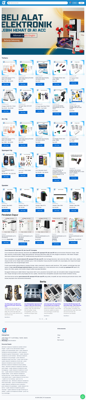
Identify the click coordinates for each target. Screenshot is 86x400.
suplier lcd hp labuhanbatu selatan (15, 348)
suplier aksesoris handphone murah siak (12, 361)
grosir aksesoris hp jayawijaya (9, 386)
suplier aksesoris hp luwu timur (20, 377)
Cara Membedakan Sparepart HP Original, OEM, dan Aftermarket (33, 304)
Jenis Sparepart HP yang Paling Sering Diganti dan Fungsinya (52, 304)
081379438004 (12, 340)
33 (46, 319)
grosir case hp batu (22, 359)
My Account (60, 340)
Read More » (7, 317)
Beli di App (6, 84)
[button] (3, 31)
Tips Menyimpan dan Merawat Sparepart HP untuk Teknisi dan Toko (13, 305)
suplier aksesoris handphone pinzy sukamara (13, 384)
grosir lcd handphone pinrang (19, 382)
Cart (58, 337)
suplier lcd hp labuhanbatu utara (10, 350)
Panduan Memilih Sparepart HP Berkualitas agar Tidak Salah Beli (72, 304)
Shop (58, 335)
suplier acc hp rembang (9, 379)
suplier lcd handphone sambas (14, 391)
